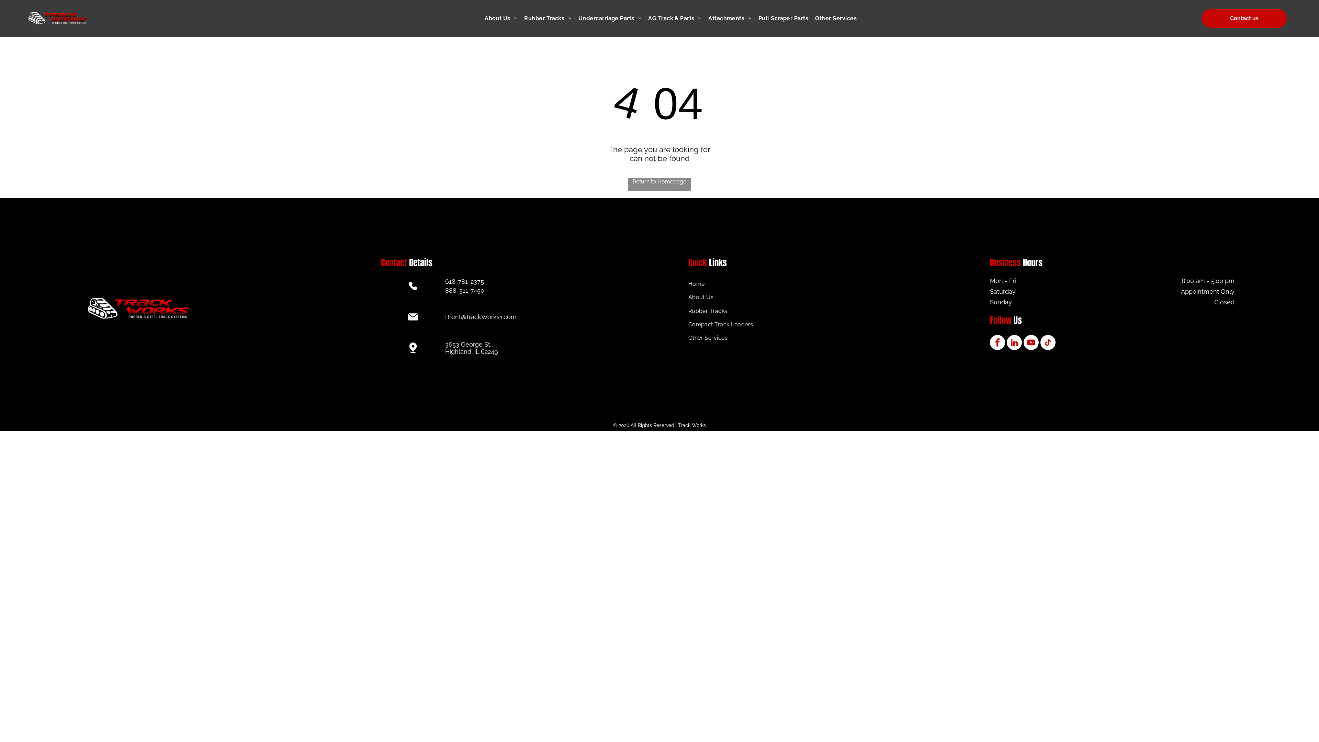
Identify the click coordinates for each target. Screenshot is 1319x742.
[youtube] (1031, 343)
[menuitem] (504, 18)
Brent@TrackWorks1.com (481, 317)
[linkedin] (1014, 343)
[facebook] (997, 343)
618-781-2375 (464, 281)
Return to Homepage (659, 181)
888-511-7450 (464, 290)
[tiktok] (1048, 343)
